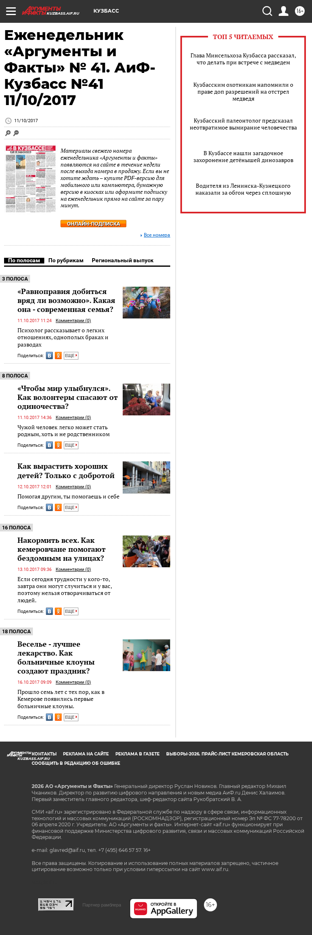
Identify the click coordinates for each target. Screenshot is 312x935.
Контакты (44, 754)
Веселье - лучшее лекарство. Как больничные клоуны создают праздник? (56, 657)
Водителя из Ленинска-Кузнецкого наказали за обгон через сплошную (243, 189)
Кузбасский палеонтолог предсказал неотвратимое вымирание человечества (243, 124)
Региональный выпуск (123, 260)
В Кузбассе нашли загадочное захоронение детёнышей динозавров (243, 156)
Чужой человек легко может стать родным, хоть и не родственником (63, 431)
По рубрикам (66, 260)
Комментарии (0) (73, 320)
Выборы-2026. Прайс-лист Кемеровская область (227, 754)
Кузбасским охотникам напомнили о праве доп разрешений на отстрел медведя (243, 91)
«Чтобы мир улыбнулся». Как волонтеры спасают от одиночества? (67, 397)
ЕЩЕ (70, 355)
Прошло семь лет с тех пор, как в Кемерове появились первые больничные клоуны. (60, 698)
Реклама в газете (137, 754)
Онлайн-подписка (93, 224)
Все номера (157, 235)
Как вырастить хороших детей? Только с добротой (66, 470)
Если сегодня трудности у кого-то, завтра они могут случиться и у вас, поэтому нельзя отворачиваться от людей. (64, 589)
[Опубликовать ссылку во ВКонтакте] (49, 355)
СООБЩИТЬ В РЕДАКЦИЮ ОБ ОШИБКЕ (76, 763)
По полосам (24, 260)
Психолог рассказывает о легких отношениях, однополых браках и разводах (62, 337)
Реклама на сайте (86, 754)
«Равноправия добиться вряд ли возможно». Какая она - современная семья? (66, 300)
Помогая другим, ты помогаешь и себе (68, 496)
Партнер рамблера (101, 904)
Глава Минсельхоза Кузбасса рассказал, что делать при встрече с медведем (243, 59)
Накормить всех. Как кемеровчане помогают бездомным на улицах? (61, 549)
